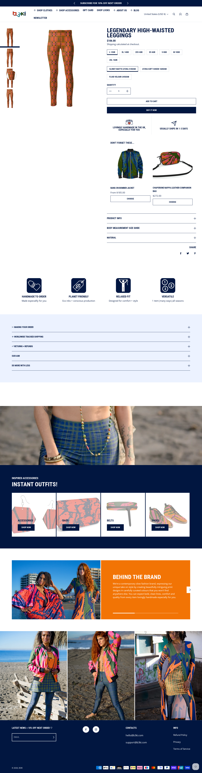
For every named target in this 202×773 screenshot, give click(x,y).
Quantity (111, 85)
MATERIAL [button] (111, 237)
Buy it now (151, 110)
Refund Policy (180, 735)
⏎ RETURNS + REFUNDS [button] (22, 346)
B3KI (20, 768)
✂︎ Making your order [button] (22, 327)
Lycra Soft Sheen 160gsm (154, 69)
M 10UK (176, 52)
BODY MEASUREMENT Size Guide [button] (123, 228)
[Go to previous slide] (74, 3)
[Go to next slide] (127, 3)
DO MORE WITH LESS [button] (21, 365)
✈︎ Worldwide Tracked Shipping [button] (27, 336)
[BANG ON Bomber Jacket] (130, 165)
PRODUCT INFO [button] (114, 218)
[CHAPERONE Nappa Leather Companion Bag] (173, 165)
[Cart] (187, 14)
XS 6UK (152, 52)
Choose (130, 199)
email (16, 737)
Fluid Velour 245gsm (119, 77)
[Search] (174, 14)
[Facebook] (86, 729)
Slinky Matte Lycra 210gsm (122, 69)
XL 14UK (125, 52)
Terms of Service (181, 748)
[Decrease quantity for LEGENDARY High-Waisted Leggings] (110, 91)
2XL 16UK (113, 60)
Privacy (177, 741)
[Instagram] (96, 729)
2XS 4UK (139, 52)
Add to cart (151, 101)
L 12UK (112, 52)
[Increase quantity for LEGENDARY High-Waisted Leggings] (127, 91)
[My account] (180, 14)
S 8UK (164, 52)
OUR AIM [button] (16, 356)
